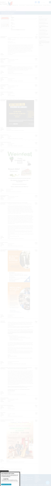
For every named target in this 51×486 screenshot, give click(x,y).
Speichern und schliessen (6, 484)
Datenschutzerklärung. (6, 476)
